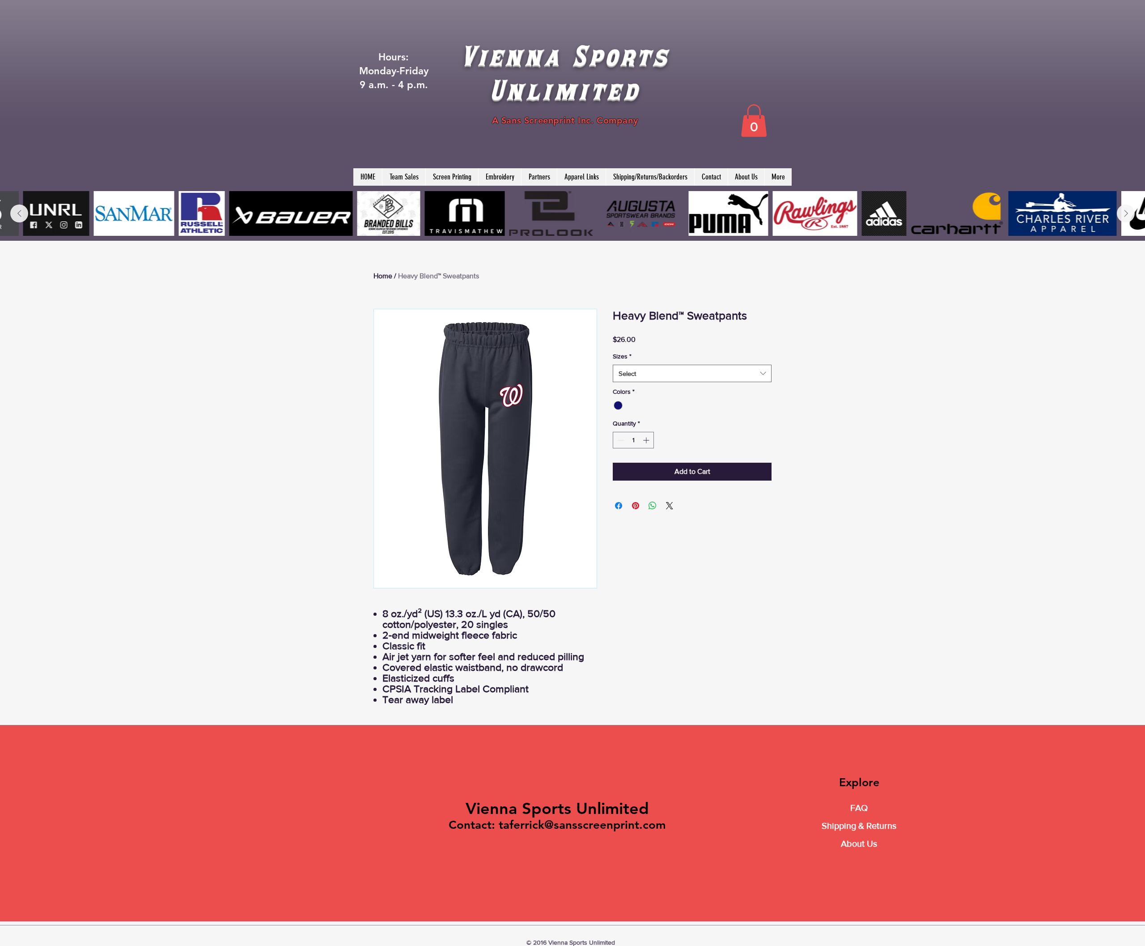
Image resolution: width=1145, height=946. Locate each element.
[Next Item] (1126, 213)
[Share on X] (669, 505)
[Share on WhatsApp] (652, 505)
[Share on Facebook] (618, 505)
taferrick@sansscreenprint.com (582, 825)
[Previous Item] (19, 213)
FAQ (859, 808)
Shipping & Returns (859, 826)
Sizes (622, 356)
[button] (754, 120)
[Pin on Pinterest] (635, 505)
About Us (859, 843)
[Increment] (647, 440)
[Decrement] (619, 440)
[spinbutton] (633, 440)
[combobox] (692, 373)
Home (382, 276)
